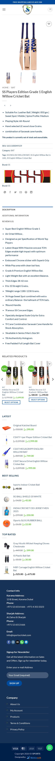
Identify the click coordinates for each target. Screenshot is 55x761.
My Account (16, 710)
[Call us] (22, 642)
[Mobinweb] (34, 757)
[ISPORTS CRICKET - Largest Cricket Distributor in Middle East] (27, 9)
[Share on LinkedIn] (31, 192)
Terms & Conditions (20, 723)
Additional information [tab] (15, 215)
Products (15, 716)
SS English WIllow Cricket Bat (19, 158)
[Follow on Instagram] (13, 642)
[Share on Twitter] (15, 192)
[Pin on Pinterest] (26, 192)
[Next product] (4, 105)
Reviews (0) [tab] (8, 221)
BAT (13, 87)
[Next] (52, 385)
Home (5, 87)
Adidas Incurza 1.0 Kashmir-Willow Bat (38, 391)
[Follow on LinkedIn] (26, 642)
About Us (15, 704)
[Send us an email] (18, 642)
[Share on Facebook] (10, 192)
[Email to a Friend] (20, 192)
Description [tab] (8, 209)
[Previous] (2, 385)
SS (9, 165)
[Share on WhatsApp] (4, 192)
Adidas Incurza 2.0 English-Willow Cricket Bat (12, 392)
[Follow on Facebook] (9, 642)
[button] (4, 9)
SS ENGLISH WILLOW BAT (18, 155)
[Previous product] (10, 105)
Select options (11, 402)
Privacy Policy (17, 729)
